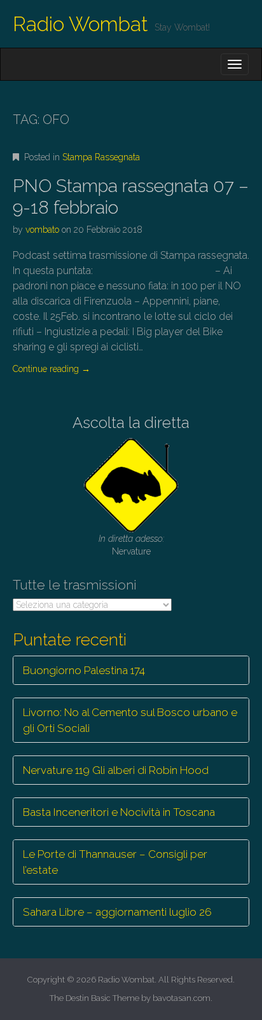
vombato (42, 229)
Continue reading (51, 369)
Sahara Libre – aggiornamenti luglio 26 (117, 912)
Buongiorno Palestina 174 (84, 670)
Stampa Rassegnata (101, 157)
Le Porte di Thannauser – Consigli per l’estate (115, 862)
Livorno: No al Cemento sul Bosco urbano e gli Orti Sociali (130, 720)
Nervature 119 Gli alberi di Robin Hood (116, 770)
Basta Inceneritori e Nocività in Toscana (119, 812)
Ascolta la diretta (131, 422)
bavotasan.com (181, 998)
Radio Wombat (80, 24)
